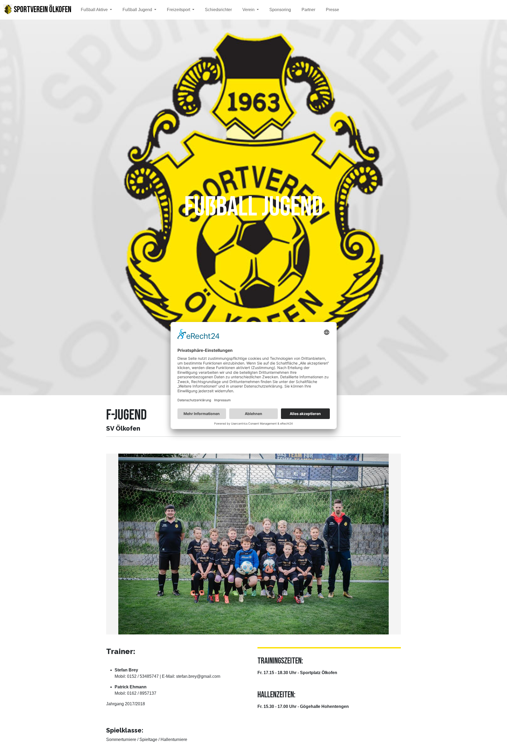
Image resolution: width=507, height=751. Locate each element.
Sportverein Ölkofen (41, 9)
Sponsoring (280, 9)
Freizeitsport (179, 9)
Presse (332, 9)
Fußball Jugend (138, 9)
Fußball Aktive (95, 9)
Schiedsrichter (218, 9)
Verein (249, 9)
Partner (308, 9)
